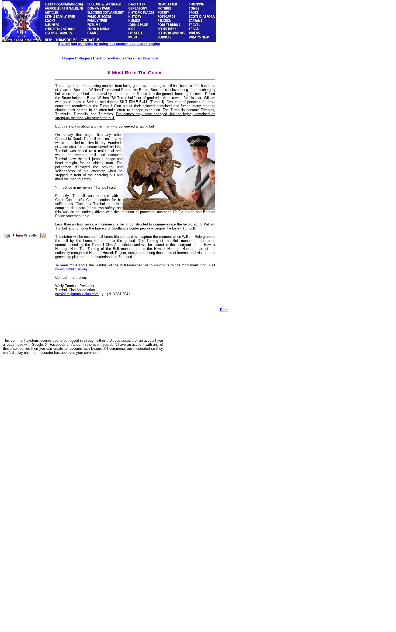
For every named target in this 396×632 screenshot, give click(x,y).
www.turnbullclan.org (71, 269)
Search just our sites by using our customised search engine (109, 44)
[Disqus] (83, 426)
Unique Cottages (76, 58)
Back (224, 310)
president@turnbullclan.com (77, 294)
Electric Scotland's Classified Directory (125, 58)
